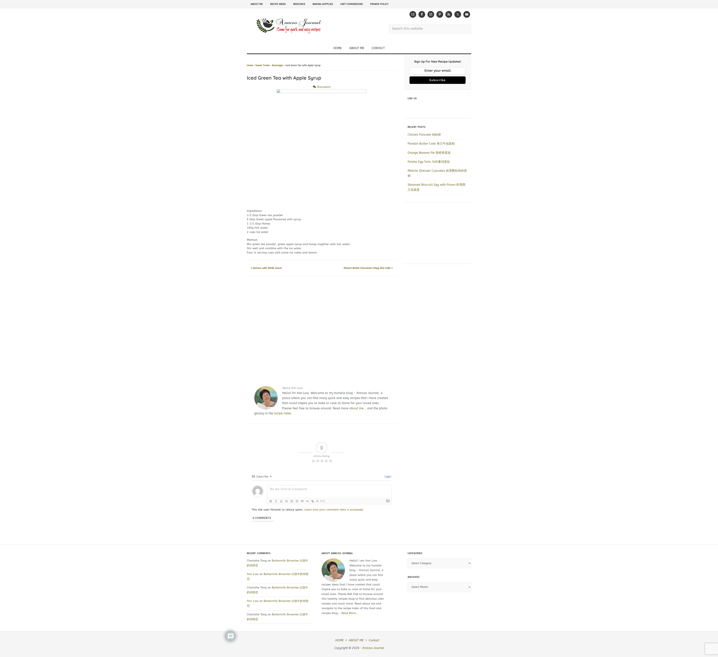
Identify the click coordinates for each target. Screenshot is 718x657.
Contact (374, 640)
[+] (323, 501)
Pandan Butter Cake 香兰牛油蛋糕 (431, 143)
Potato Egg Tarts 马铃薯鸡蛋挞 (429, 161)
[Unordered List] (297, 501)
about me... (357, 408)
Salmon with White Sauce (267, 268)
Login (387, 476)
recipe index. (283, 413)
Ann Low (252, 574)
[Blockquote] (302, 501)
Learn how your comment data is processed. (334, 509)
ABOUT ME (356, 640)
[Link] (312, 501)
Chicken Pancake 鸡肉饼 (424, 134)
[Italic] (276, 501)
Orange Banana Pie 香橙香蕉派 (429, 152)
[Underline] (281, 501)
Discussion (323, 87)
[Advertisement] (321, 326)
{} (317, 501)
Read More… (349, 613)
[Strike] (286, 501)
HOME (339, 640)
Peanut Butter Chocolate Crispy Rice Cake (367, 268)
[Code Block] (307, 501)
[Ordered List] (291, 501)
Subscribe (437, 80)
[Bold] (270, 501)
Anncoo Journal (373, 648)
